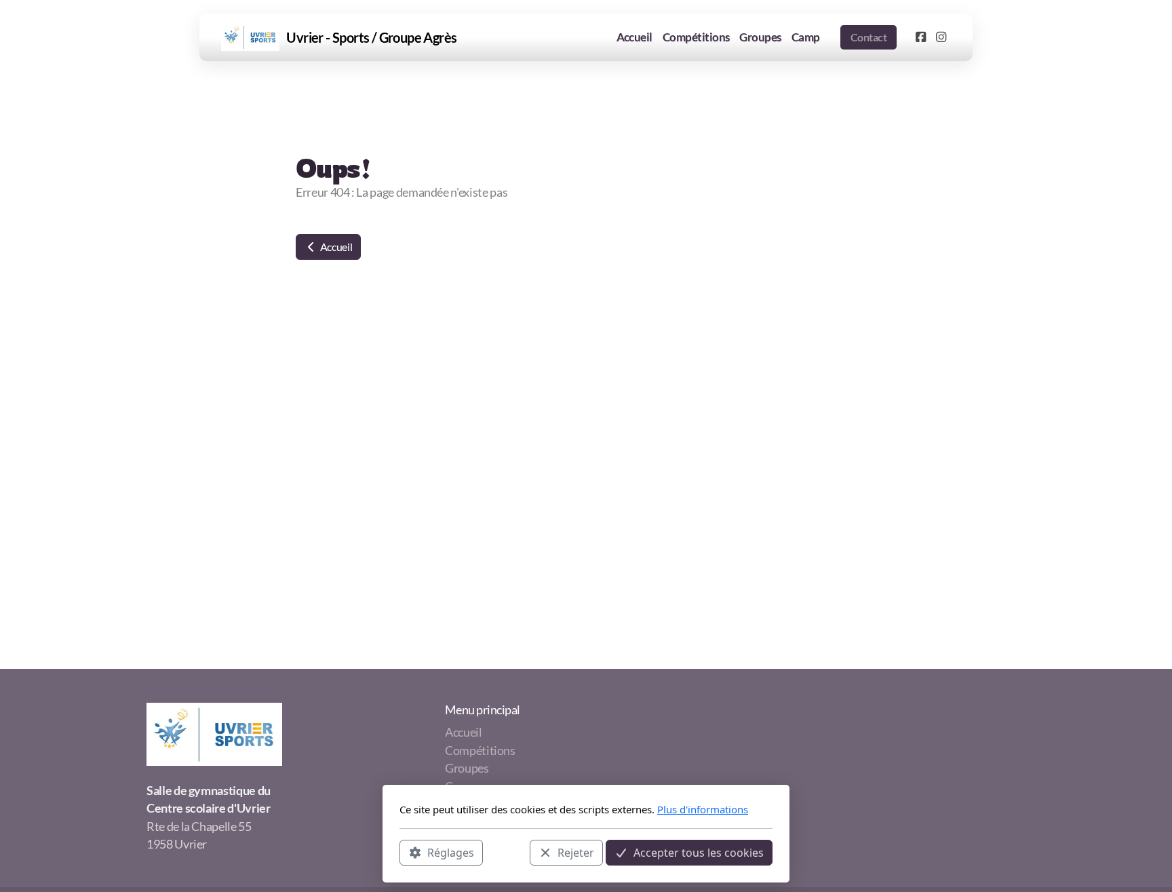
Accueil (335, 246)
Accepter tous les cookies (698, 852)
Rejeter (576, 852)
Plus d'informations (702, 809)
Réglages (450, 852)
